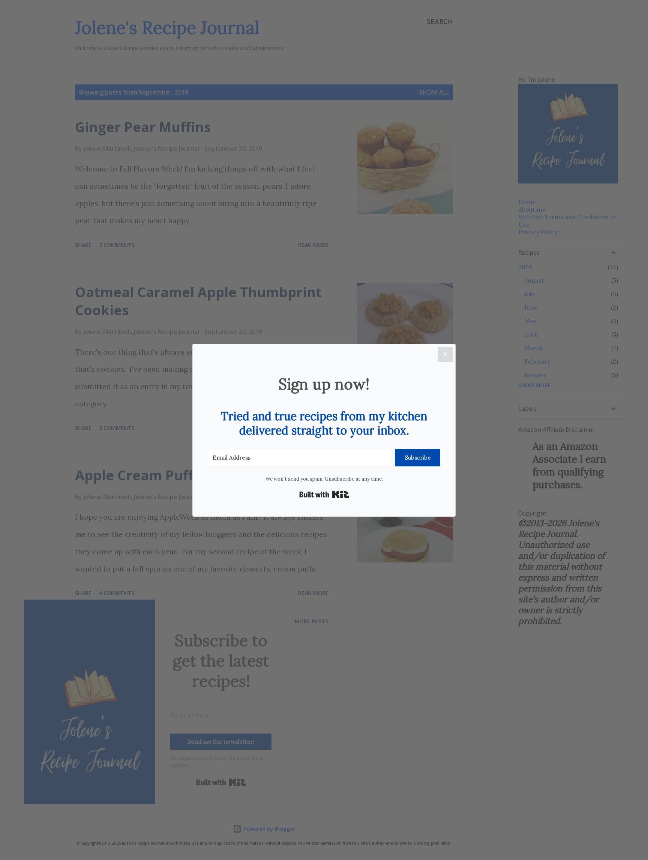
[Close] (445, 354)
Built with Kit (324, 494)
